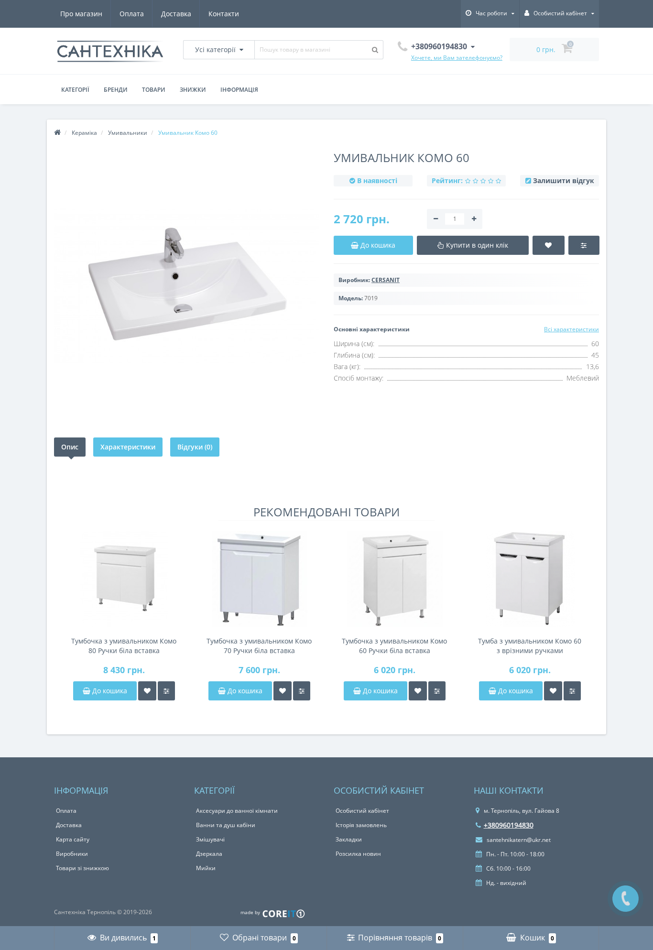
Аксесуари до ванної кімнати (237, 811)
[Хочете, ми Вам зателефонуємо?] (625, 899)
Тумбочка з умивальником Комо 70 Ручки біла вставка (259, 645)
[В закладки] (147, 690)
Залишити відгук (563, 180)
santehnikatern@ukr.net (518, 840)
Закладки (349, 839)
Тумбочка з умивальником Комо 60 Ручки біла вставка (394, 645)
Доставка (176, 13)
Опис (69, 446)
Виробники (72, 854)
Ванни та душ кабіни (225, 825)
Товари (153, 90)
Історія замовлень (361, 825)
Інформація (239, 90)
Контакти (223, 13)
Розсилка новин (358, 854)
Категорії (75, 90)
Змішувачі (210, 839)
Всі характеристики (571, 329)
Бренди (116, 90)
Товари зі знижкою (82, 868)
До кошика (108, 690)
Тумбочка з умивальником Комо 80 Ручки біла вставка (123, 645)
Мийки (206, 868)
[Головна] (57, 133)
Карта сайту (72, 839)
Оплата (132, 13)
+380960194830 (508, 825)
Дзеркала (209, 854)
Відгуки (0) (194, 446)
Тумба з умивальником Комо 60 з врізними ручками (529, 645)
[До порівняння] (166, 690)
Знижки (193, 90)
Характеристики (127, 446)
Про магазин (81, 13)
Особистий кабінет (362, 811)
